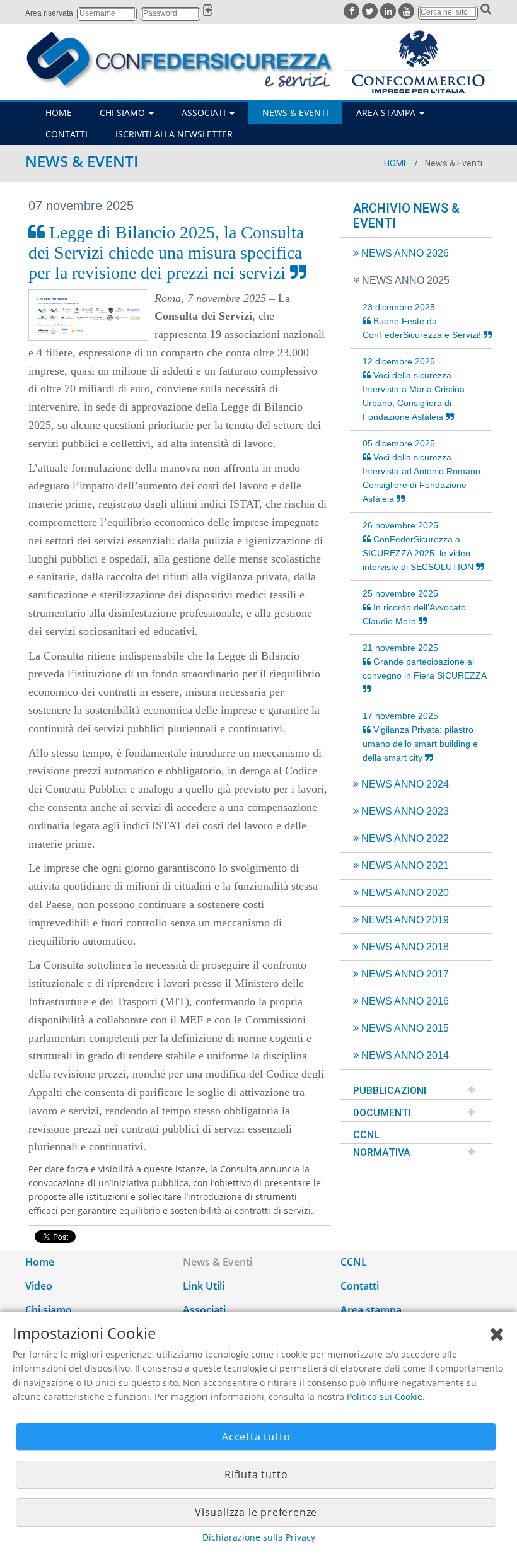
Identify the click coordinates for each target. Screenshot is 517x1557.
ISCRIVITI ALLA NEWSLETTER (174, 134)
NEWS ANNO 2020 (404, 892)
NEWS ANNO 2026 (404, 253)
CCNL (366, 1135)
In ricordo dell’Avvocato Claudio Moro (414, 607)
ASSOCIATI (205, 113)
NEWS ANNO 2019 (404, 919)
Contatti (359, 1286)
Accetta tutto (256, 1436)
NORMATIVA (381, 1152)
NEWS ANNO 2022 (404, 838)
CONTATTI (66, 134)
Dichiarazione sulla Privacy (258, 1537)
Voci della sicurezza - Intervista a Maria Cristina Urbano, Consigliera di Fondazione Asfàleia (414, 389)
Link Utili (203, 1286)
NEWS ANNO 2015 (404, 1028)
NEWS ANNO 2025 (404, 280)
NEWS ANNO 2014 (404, 1055)
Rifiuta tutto (256, 1474)
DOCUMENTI (382, 1113)
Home (396, 163)
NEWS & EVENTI (295, 113)
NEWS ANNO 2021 (404, 865)
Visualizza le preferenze (256, 1512)
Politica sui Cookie (384, 1396)
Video (38, 1286)
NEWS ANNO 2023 (404, 811)
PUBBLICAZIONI (389, 1091)
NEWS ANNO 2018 (404, 947)
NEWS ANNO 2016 (404, 1001)
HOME (58, 113)
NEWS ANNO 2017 (404, 974)
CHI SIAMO (124, 113)
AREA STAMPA (387, 113)
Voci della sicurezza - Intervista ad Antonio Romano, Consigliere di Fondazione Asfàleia (423, 471)
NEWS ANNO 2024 (404, 784)
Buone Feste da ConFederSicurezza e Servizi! (423, 321)
